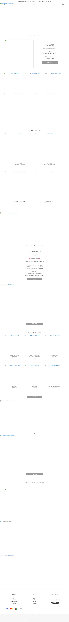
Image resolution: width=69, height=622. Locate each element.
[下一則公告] (67, 1)
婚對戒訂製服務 (14, 601)
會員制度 (14, 603)
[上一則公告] (1, 1)
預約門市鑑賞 (34, 323)
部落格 (14, 604)
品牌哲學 (14, 599)
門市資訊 (34, 279)
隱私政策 (34, 601)
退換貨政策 (34, 599)
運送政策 (34, 598)
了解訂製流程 (34, 474)
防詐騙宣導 (34, 603)
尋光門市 (14, 598)
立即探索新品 (49, 62)
